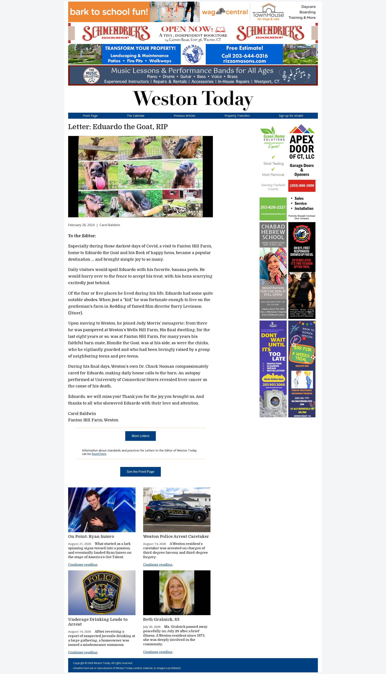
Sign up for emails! (291, 115)
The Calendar (136, 115)
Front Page (90, 115)
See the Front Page (140, 471)
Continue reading (83, 565)
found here (99, 454)
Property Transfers (237, 115)
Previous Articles (184, 115)
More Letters (140, 436)
